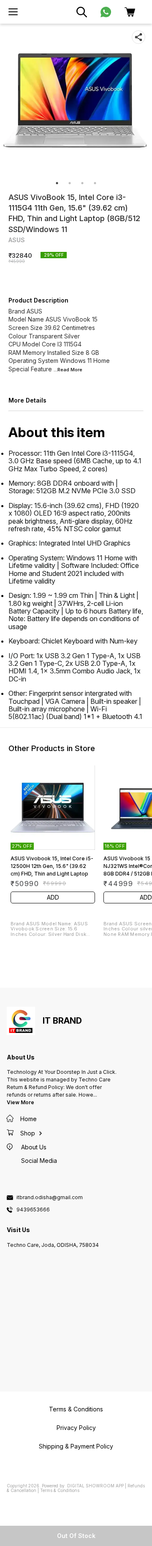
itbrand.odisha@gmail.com (49, 1197)
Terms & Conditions (59, 1490)
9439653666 (33, 1210)
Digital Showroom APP (95, 1485)
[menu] (13, 11)
